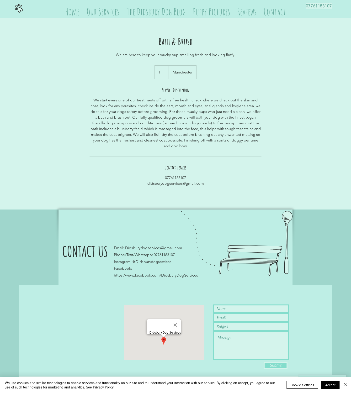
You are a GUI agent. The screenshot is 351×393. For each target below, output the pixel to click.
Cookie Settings (302, 385)
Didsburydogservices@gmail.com (153, 248)
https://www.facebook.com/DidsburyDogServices (156, 275)
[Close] (345, 385)
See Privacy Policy (100, 387)
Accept (330, 385)
